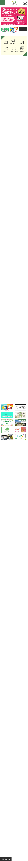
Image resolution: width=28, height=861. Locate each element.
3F (19, 372)
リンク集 (5, 511)
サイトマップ (16, 507)
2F (15, 372)
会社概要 (5, 514)
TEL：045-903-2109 (14, 497)
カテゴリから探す (14, 361)
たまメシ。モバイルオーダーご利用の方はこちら (14, 271)
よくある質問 (6, 507)
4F (12, 382)
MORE (14, 179)
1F (7, 382)
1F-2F (9, 392)
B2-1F (9, 372)
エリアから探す (5, 361)
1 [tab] (9, 98)
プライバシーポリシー (18, 511)
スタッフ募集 (6, 518)
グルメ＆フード (22, 361)
